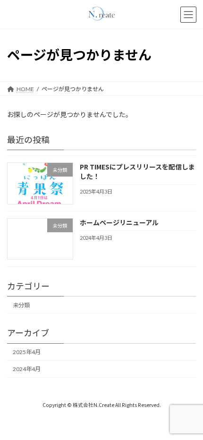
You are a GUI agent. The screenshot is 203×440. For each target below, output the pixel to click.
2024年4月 (27, 368)
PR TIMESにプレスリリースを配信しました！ (137, 171)
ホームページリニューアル (119, 222)
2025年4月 (27, 351)
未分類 (21, 305)
